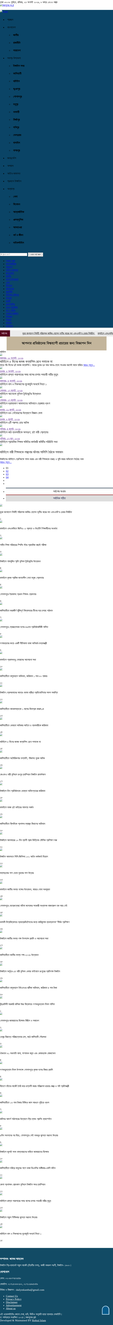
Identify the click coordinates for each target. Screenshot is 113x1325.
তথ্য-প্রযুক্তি (12, 307)
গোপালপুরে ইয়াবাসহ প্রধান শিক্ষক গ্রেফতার (18, 594)
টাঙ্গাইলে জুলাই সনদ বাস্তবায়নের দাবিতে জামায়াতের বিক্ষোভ (24, 1151)
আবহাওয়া (17, 227)
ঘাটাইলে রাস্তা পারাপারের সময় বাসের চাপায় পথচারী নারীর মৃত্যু (29, 374)
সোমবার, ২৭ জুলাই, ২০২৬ (11, 390)
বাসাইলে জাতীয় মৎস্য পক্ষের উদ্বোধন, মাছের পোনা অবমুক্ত (25, 889)
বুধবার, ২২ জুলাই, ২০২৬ (10, 409)
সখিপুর (16, 127)
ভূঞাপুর (16, 88)
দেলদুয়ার (17, 135)
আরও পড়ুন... (89, 365)
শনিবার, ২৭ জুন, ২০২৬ (10, 438)
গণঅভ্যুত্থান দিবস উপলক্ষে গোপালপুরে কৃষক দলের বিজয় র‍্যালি (26, 1069)
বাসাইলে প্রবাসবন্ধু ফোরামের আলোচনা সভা (18, 659)
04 (7, 477)
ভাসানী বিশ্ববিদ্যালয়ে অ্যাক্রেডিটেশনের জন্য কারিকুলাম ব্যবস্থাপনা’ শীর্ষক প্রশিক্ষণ (34, 922)
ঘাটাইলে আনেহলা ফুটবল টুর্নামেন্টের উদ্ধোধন (20, 393)
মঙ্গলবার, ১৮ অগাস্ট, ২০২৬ (11, 358)
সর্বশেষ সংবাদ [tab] (59, 491)
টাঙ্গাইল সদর (18, 65)
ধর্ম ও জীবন (18, 235)
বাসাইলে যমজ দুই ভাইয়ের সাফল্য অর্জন (17, 807)
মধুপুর (15, 104)
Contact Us (12, 1296)
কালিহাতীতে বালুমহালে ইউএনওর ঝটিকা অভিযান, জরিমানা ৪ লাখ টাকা (28, 987)
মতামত (9, 322)
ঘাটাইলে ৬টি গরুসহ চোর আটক (14, 422)
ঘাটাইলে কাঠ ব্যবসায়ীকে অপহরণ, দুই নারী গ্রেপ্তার (24, 432)
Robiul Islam (39, 1320)
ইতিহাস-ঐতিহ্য (12, 294)
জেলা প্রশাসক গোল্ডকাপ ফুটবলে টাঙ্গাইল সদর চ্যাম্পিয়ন (22, 1184)
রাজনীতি (16, 42)
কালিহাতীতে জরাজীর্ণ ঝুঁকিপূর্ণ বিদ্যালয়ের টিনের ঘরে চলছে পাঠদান (26, 610)
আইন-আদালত (13, 173)
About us (11, 1308)
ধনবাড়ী (16, 111)
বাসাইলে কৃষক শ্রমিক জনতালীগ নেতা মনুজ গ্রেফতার (22, 577)
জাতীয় (16, 35)
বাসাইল (16, 142)
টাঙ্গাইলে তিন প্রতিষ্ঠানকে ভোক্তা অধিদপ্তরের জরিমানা (22, 790)
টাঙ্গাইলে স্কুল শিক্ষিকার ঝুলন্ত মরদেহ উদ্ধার (18, 1217)
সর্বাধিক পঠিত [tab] (59, 498)
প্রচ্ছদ (10, 19)
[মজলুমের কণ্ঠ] (7, 5)
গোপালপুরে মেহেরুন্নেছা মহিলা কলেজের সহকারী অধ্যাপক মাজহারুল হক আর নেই (33, 905)
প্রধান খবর (10, 260)
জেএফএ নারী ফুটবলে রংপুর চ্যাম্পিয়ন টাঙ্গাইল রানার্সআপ (23, 774)
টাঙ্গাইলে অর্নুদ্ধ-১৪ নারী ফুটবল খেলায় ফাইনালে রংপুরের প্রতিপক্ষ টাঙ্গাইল (30, 971)
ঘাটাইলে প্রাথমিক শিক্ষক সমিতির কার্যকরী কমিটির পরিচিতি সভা (29, 441)
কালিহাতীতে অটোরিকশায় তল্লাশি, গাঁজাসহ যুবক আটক (22, 758)
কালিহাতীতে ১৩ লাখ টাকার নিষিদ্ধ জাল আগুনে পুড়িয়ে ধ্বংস (24, 1102)
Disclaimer (12, 1302)
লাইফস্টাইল (18, 242)
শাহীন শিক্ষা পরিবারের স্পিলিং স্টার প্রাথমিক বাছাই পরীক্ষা (23, 544)
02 (7, 471)
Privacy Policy (13, 1299)
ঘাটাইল (16, 81)
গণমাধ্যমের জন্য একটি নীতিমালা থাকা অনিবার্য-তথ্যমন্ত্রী (23, 643)
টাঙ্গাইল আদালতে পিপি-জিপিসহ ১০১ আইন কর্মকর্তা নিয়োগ (24, 856)
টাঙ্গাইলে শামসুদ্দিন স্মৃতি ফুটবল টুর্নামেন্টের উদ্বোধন (20, 561)
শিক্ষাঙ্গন (9, 316)
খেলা (15, 196)
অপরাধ (10, 165)
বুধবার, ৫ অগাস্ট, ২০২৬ (10, 371)
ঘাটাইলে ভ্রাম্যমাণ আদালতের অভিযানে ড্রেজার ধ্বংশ (25, 403)
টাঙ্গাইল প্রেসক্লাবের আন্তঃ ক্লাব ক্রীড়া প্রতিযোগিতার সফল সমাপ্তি (29, 692)
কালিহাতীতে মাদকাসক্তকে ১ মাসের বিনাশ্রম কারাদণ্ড (22, 708)
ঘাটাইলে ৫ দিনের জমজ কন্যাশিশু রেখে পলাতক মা (26, 361)
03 (7, 474)
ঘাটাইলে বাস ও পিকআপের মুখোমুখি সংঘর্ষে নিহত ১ (23, 384)
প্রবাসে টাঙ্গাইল (14, 181)
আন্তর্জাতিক (18, 211)
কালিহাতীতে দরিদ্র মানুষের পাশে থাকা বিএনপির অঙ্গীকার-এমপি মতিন (27, 1168)
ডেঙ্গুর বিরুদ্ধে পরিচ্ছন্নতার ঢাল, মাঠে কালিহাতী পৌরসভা (23, 1036)
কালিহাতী (17, 73)
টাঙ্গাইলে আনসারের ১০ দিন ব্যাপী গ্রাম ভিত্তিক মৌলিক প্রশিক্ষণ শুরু (28, 840)
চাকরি (8, 301)
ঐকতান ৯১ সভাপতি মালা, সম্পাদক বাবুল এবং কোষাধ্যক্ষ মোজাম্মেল (27, 1053)
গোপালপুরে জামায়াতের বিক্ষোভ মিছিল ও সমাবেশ (19, 1020)
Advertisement (13, 1305)
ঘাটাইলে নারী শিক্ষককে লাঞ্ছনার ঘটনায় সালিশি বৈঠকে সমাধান (31, 452)
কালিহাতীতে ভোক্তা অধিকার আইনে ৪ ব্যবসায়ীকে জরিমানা (24, 725)
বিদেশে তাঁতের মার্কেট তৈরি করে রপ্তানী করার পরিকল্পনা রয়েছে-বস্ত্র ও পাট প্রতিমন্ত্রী (35, 1086)
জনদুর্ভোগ (11, 158)
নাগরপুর (16, 150)
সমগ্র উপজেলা (14, 58)
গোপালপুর (17, 96)
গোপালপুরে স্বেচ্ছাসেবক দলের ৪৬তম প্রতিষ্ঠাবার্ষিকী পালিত (24, 627)
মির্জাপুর (16, 119)
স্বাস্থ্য (8, 319)
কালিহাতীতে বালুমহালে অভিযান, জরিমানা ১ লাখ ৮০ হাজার (23, 676)
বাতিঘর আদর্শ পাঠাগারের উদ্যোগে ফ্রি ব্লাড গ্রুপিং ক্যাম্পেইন (25, 1118)
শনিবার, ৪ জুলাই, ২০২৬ (10, 428)
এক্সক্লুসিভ (18, 219)
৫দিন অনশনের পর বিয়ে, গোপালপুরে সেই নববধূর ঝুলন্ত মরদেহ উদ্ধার (29, 1135)
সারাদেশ (17, 50)
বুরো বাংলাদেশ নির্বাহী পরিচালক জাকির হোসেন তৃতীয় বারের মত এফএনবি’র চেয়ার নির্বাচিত (50, 333)
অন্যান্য (9, 326)
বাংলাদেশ (11, 27)
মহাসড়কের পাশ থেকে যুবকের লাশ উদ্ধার (17, 873)
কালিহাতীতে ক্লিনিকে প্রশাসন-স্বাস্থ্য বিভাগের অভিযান (22, 823)
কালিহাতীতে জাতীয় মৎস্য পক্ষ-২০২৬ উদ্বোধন (19, 954)
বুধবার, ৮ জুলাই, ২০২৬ (10, 419)
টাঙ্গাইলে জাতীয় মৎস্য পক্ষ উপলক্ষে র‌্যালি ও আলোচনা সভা (24, 938)
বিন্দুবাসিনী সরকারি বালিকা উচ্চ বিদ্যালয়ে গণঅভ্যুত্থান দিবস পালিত (27, 1004)
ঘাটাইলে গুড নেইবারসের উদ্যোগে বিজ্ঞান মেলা (21, 413)
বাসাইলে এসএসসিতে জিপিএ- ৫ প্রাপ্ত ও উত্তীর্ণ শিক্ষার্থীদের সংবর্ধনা (29, 528)
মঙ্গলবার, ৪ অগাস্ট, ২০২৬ (11, 380)
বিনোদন (16, 204)
